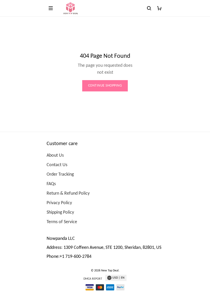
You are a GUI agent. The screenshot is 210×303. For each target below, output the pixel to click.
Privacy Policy (59, 203)
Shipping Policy (60, 212)
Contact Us (57, 165)
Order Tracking (60, 174)
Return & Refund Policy (68, 193)
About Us (55, 155)
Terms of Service (62, 222)
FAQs (51, 184)
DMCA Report (92, 278)
